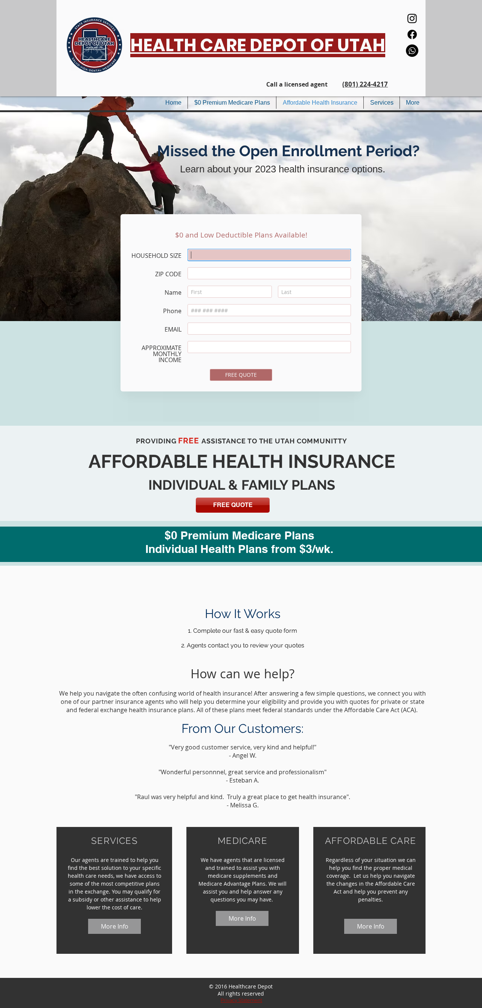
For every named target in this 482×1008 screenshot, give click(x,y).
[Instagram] (412, 18)
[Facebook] (412, 34)
